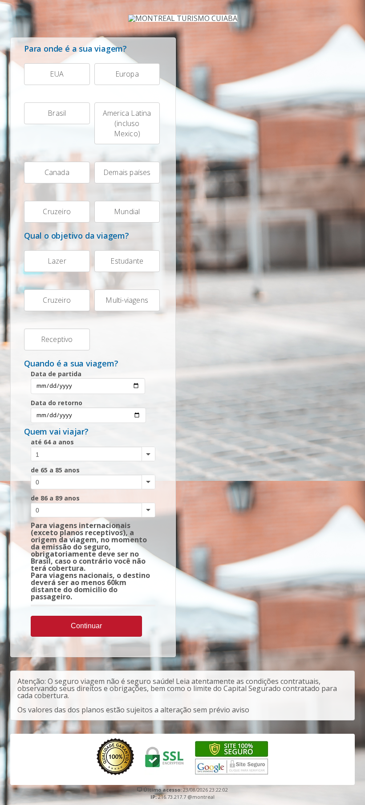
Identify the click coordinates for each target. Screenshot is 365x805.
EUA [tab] (57, 74)
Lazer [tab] (57, 261)
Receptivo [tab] (57, 339)
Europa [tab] (127, 74)
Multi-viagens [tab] (126, 300)
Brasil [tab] (57, 113)
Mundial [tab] (127, 211)
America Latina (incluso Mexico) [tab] (127, 123)
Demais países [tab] (127, 172)
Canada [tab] (57, 172)
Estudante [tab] (126, 261)
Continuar (86, 626)
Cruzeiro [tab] (57, 211)
